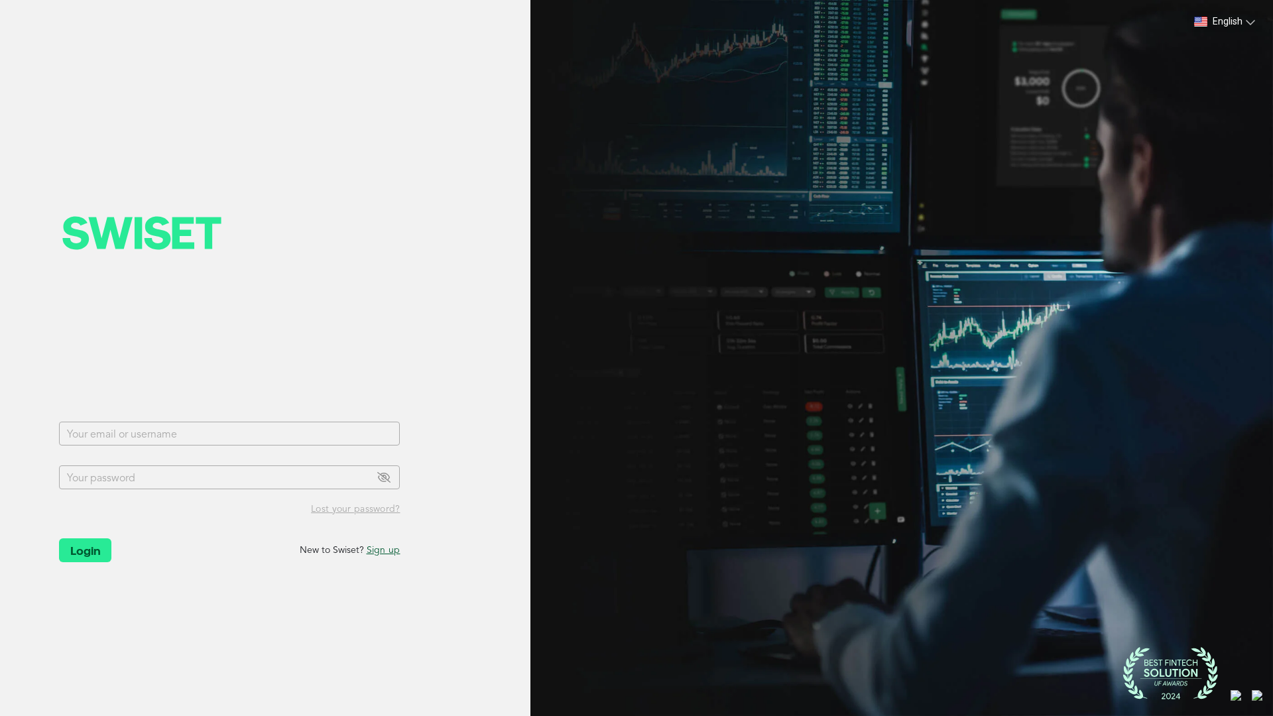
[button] (1224, 21)
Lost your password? (355, 509)
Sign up (383, 550)
